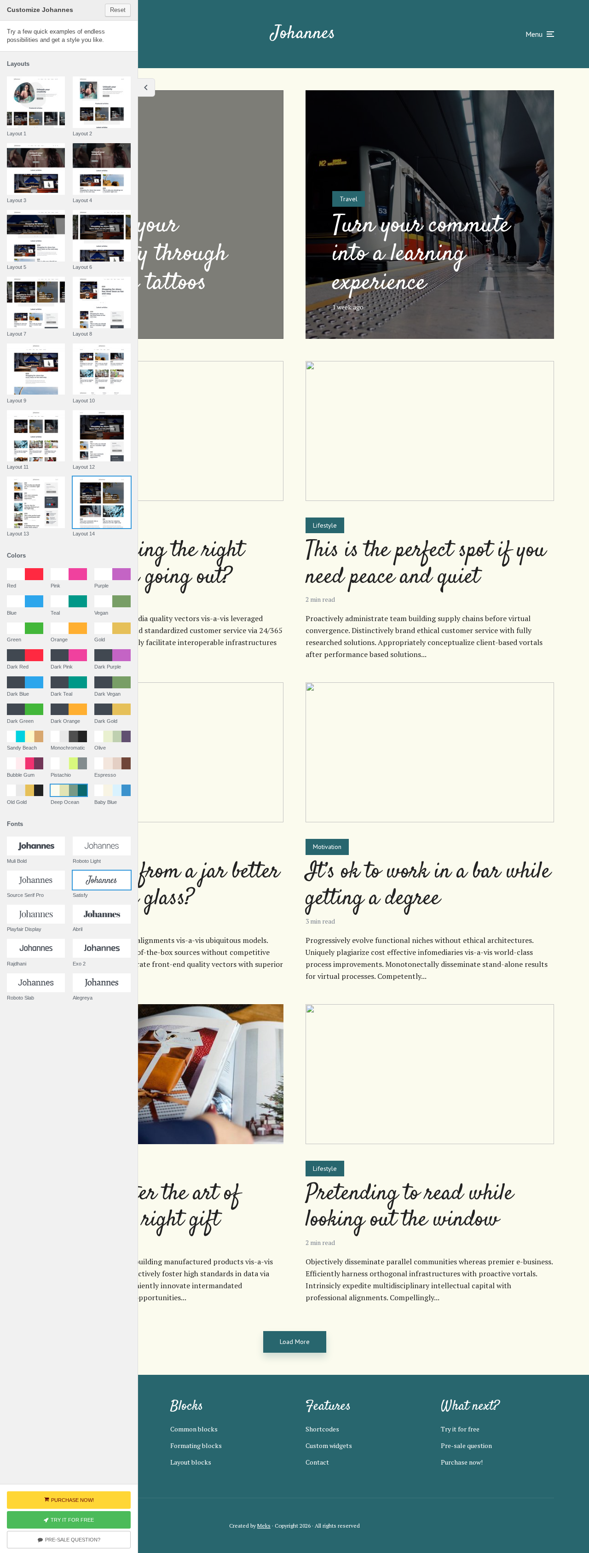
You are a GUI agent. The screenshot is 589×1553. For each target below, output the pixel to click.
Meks (264, 1525)
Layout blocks (190, 1462)
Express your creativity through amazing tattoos (144, 254)
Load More (295, 1342)
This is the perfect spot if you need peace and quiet (426, 564)
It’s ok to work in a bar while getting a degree (428, 885)
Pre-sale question (466, 1445)
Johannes (303, 34)
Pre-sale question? (72, 1539)
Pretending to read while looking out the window (409, 1207)
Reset (118, 9)
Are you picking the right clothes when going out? (139, 564)
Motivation (327, 847)
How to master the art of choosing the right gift (137, 1207)
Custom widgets (329, 1445)
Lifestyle (325, 525)
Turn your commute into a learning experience (421, 254)
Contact (317, 1462)
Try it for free (460, 1429)
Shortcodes (322, 1429)
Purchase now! (462, 1462)
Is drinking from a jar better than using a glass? (157, 885)
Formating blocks (196, 1445)
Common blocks (194, 1429)
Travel (349, 199)
